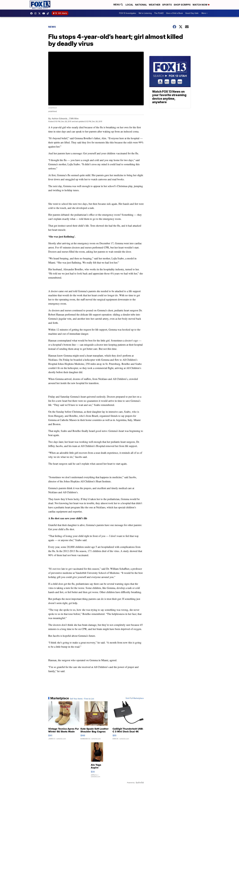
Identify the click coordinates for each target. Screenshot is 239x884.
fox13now (36, 13)
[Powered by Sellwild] (140, 783)
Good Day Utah (191, 13)
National (141, 4)
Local (129, 4)
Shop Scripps (182, 4)
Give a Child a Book (174, 13)
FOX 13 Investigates (127, 13)
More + (204, 13)
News (52, 26)
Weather (154, 4)
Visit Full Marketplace (135, 698)
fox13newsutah (32, 13)
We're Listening (145, 13)
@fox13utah (48, 13)
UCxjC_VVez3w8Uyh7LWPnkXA (44, 13)
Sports (167, 4)
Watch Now (200, 4)
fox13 (40, 13)
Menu (117, 4)
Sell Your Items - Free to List (82, 699)
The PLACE (159, 13)
